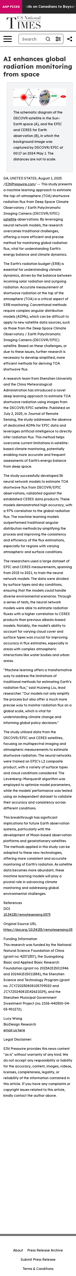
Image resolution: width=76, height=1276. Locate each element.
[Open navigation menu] (7, 39)
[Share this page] (70, 39)
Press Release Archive (45, 1250)
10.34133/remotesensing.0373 (26, 914)
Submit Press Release (38, 1259)
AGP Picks (11, 7)
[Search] (48, 39)
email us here (14, 1030)
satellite (9, 219)
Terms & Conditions (38, 1269)
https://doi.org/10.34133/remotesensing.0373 (39, 930)
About (18, 1250)
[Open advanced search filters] (58, 39)
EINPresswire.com (20, 184)
